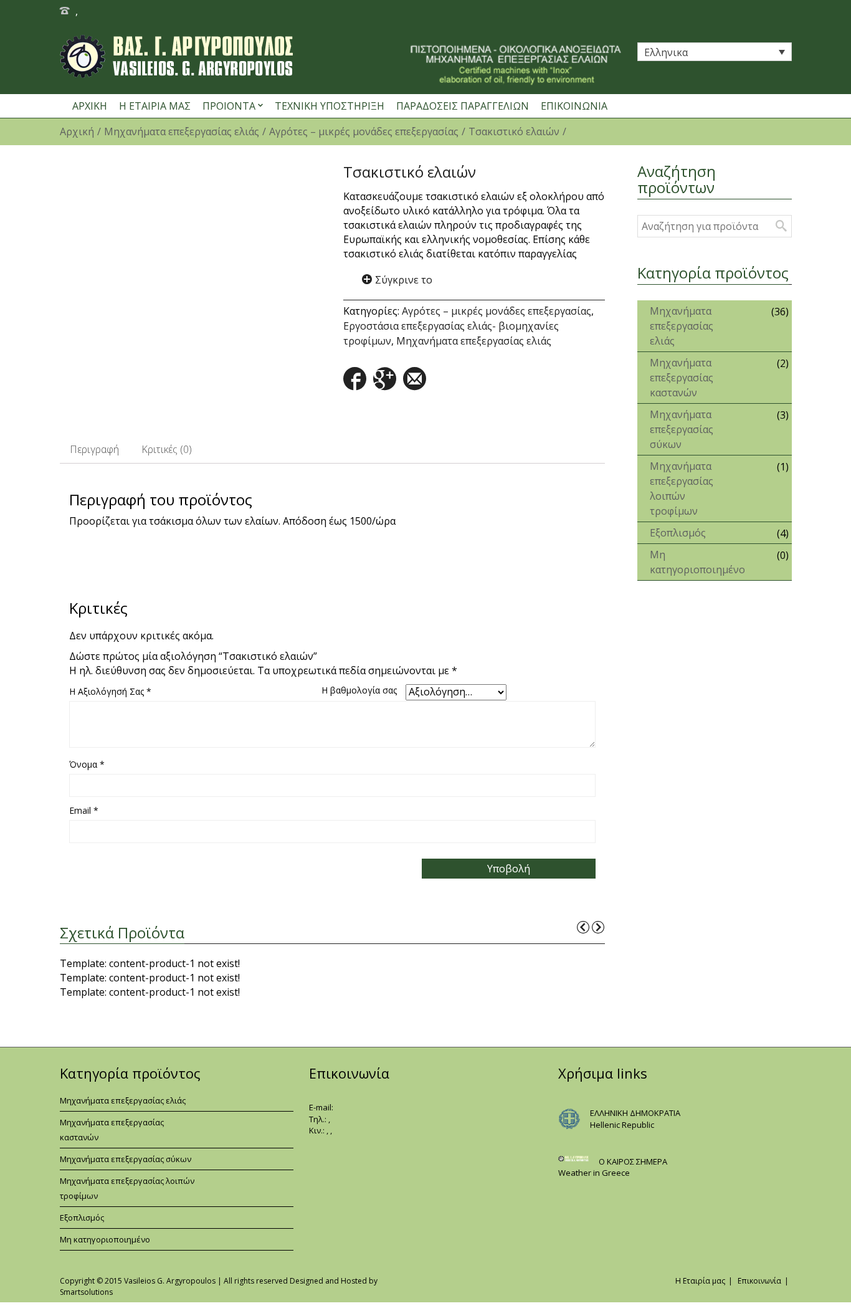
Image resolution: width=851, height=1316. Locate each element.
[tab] (94, 450)
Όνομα (87, 764)
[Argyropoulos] (301, 56)
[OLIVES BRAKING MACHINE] (190, 292)
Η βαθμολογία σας (359, 690)
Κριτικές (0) (166, 449)
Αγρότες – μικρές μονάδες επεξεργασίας (364, 131)
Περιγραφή (94, 449)
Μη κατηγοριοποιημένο (690, 562)
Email (83, 810)
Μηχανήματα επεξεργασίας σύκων (681, 429)
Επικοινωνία (759, 1280)
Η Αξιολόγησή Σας (110, 691)
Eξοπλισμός (678, 533)
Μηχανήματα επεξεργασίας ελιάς (181, 131)
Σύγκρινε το (403, 280)
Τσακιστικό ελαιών (513, 131)
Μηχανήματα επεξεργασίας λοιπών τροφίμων (681, 488)
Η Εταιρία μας (700, 1280)
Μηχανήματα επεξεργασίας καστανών (681, 377)
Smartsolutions (86, 1292)
